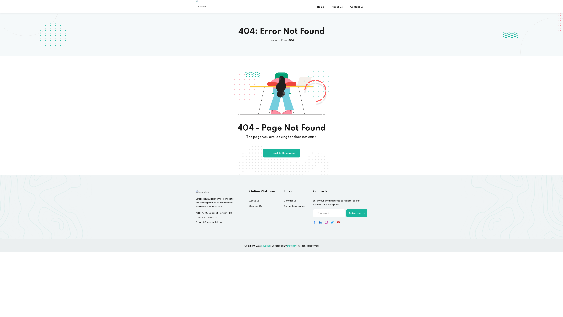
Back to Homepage (284, 153)
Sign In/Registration (294, 206)
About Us (337, 7)
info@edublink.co (212, 222)
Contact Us (356, 7)
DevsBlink (292, 245)
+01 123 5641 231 (209, 217)
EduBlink (265, 245)
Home (320, 7)
